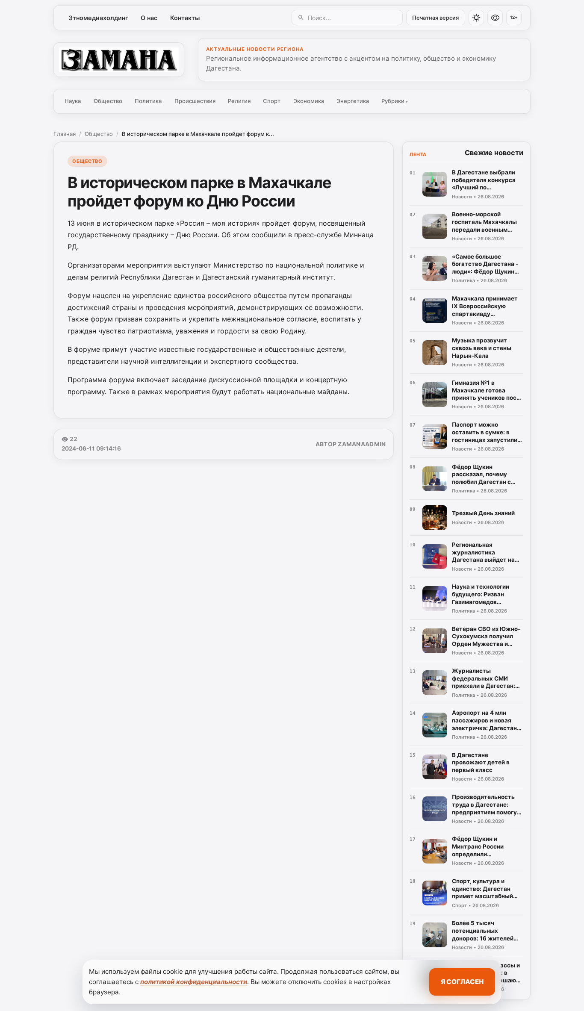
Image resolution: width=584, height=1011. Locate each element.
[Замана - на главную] (118, 59)
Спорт (271, 100)
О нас (149, 17)
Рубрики (394, 100)
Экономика (308, 100)
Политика (148, 100)
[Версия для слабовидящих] (495, 17)
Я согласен (462, 982)
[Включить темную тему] (476, 17)
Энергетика (352, 100)
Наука (73, 100)
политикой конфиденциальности (193, 982)
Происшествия (194, 100)
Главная (64, 133)
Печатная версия (435, 18)
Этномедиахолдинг (98, 17)
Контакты (185, 17)
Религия (239, 100)
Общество (108, 100)
